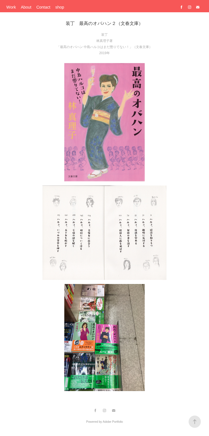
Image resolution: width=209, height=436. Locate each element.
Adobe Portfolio (113, 421)
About (26, 7)
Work (11, 7)
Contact (43, 7)
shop (59, 7)
